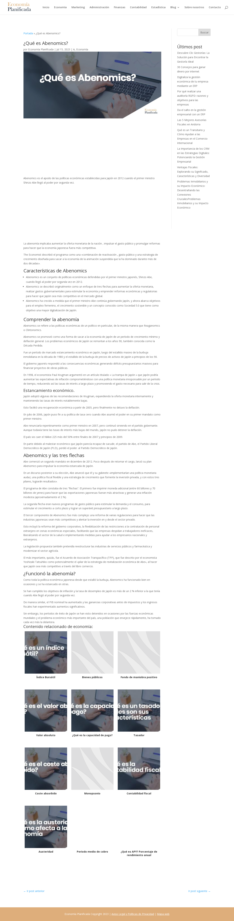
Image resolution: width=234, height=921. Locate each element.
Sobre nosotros (194, 7)
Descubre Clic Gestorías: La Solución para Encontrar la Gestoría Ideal (193, 57)
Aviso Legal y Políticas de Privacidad (133, 914)
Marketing (78, 7)
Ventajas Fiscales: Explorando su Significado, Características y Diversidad (193, 171)
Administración (99, 7)
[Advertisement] (92, 149)
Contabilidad (138, 7)
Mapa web (163, 914)
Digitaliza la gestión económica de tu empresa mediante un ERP (192, 81)
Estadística (158, 7)
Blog (173, 7)
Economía (60, 7)
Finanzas (119, 7)
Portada (28, 33)
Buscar (204, 32)
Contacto (215, 7)
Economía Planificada (41, 49)
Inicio (46, 7)
